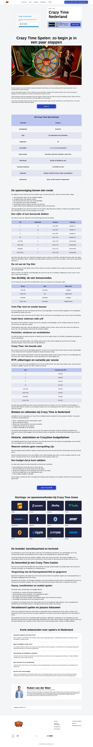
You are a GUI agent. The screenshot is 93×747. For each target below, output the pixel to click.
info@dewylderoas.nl (77, 725)
